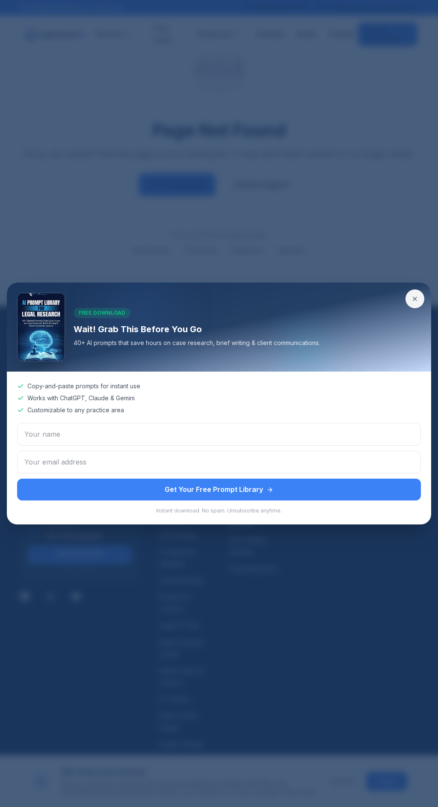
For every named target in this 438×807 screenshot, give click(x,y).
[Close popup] (414, 298)
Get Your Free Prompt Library (214, 489)
